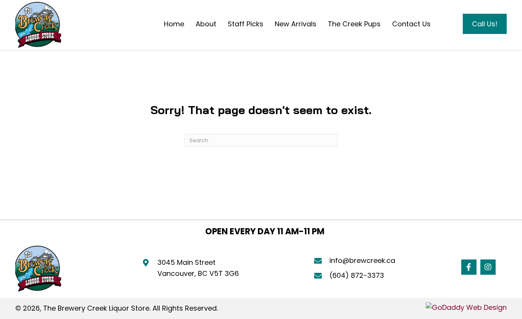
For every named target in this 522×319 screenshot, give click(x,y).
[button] (469, 267)
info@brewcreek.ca (362, 260)
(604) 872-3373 (356, 275)
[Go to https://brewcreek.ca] (38, 25)
